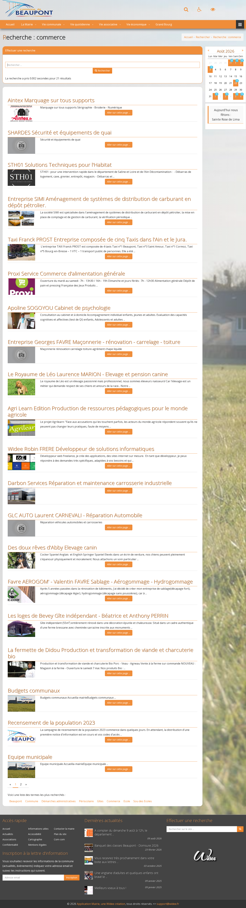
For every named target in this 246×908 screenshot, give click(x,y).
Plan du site (60, 834)
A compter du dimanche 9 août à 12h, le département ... (121, 832)
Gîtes (100, 801)
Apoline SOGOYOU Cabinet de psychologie (59, 307)
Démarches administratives (59, 801)
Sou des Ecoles (142, 801)
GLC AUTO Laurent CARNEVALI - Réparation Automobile (75, 515)
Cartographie (35, 839)
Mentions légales (37, 844)
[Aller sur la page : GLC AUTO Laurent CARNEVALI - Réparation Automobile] (21, 528)
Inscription (71, 877)
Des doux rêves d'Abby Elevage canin (52, 547)
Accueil (10, 24)
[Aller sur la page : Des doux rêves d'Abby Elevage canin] (21, 560)
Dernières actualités (103, 820)
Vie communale (51, 24)
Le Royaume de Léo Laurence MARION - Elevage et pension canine (88, 374)
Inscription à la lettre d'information (35, 853)
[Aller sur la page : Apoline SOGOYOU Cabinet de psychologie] (21, 321)
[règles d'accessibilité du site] (199, 10)
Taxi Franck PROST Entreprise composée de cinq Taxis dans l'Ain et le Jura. (97, 239)
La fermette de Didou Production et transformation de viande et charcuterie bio (100, 653)
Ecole (127, 801)
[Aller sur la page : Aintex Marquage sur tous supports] (21, 113)
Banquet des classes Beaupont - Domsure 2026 (126, 846)
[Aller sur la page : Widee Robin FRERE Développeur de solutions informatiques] (21, 462)
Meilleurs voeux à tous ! (110, 888)
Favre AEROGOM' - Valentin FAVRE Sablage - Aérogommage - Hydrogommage (100, 581)
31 (230, 62)
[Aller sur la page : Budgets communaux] (21, 703)
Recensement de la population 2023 (51, 722)
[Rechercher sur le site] (186, 10)
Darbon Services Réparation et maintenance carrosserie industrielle (90, 482)
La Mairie (27, 24)
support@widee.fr (168, 904)
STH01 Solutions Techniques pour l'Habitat (60, 164)
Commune (31, 801)
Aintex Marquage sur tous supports (51, 100)
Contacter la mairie (64, 828)
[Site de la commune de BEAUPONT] (28, 16)
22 (235, 83)
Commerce (113, 801)
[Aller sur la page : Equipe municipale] (21, 770)
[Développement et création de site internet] (204, 859)
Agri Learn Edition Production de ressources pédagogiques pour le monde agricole (98, 411)
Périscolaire (86, 801)
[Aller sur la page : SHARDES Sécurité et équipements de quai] (21, 145)
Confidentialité (10, 844)
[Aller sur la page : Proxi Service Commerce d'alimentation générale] (21, 286)
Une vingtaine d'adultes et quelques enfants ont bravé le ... (126, 875)
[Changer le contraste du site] (212, 10)
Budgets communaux (34, 690)
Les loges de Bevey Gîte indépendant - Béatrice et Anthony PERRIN (88, 615)
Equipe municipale (30, 756)
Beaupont (15, 801)
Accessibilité (34, 834)
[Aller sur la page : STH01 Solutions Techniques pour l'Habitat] (21, 177)
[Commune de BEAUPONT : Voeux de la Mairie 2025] (90, 890)
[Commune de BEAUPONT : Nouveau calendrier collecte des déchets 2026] (90, 860)
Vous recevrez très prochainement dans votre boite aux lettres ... (124, 860)
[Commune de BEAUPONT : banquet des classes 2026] (90, 848)
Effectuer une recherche (190, 820)
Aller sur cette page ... (118, 112)
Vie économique (136, 24)
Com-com (59, 839)
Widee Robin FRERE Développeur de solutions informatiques (81, 448)
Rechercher (103, 70)
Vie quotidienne (80, 24)
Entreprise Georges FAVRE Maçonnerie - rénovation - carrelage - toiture (94, 341)
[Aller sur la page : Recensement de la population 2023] (21, 736)
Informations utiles (38, 828)
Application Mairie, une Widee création (101, 904)
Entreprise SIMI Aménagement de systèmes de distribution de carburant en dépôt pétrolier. (99, 202)
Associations (9, 839)
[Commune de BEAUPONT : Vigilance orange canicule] (90, 833)
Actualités (8, 834)
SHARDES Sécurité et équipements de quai (59, 132)
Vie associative (108, 24)
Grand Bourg (164, 24)
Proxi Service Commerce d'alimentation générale (66, 273)
